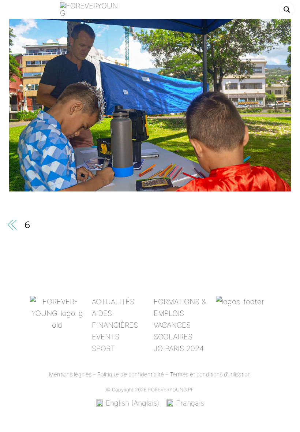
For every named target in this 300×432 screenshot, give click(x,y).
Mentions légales (70, 374)
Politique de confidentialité (130, 374)
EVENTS (105, 336)
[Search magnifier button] (287, 9)
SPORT (103, 348)
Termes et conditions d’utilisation (210, 374)
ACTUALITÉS (113, 301)
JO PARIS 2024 (179, 348)
